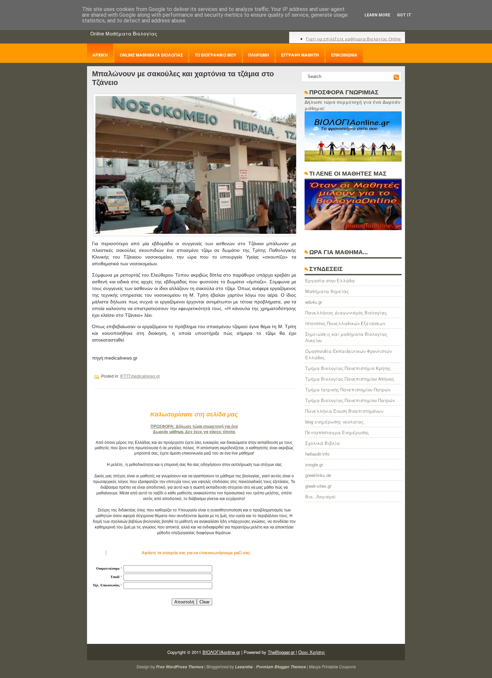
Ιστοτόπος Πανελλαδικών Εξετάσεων (345, 323)
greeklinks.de (318, 475)
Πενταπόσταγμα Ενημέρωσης (337, 432)
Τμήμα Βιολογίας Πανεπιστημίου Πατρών (350, 400)
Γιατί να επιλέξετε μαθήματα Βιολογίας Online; (354, 38)
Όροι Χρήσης (311, 652)
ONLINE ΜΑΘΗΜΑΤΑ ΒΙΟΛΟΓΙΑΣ (151, 55)
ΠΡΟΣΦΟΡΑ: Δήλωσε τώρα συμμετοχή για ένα (194, 426)
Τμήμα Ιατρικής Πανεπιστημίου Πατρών (347, 389)
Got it (404, 15)
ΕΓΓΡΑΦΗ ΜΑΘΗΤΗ (300, 55)
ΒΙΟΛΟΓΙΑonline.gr (221, 652)
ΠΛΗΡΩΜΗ (258, 55)
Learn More (377, 15)
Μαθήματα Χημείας (327, 291)
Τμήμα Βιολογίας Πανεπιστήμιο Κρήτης (348, 368)
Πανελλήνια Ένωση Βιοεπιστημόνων (344, 411)
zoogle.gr (314, 464)
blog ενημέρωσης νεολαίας (334, 421)
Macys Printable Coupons (332, 666)
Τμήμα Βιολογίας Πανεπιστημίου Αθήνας (349, 379)
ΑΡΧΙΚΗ (100, 55)
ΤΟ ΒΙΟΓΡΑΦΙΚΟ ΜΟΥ (215, 55)
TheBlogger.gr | (282, 652)
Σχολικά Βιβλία (322, 443)
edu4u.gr (313, 302)
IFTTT (125, 376)
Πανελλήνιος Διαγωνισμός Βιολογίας (346, 312)
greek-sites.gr (318, 486)
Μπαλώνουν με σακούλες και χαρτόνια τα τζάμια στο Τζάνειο (183, 78)
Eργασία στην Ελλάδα (330, 280)
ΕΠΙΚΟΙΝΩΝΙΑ (344, 55)
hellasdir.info (317, 454)
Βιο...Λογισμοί (320, 496)
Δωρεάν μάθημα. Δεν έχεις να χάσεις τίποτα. (194, 431)
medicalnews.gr (145, 376)
